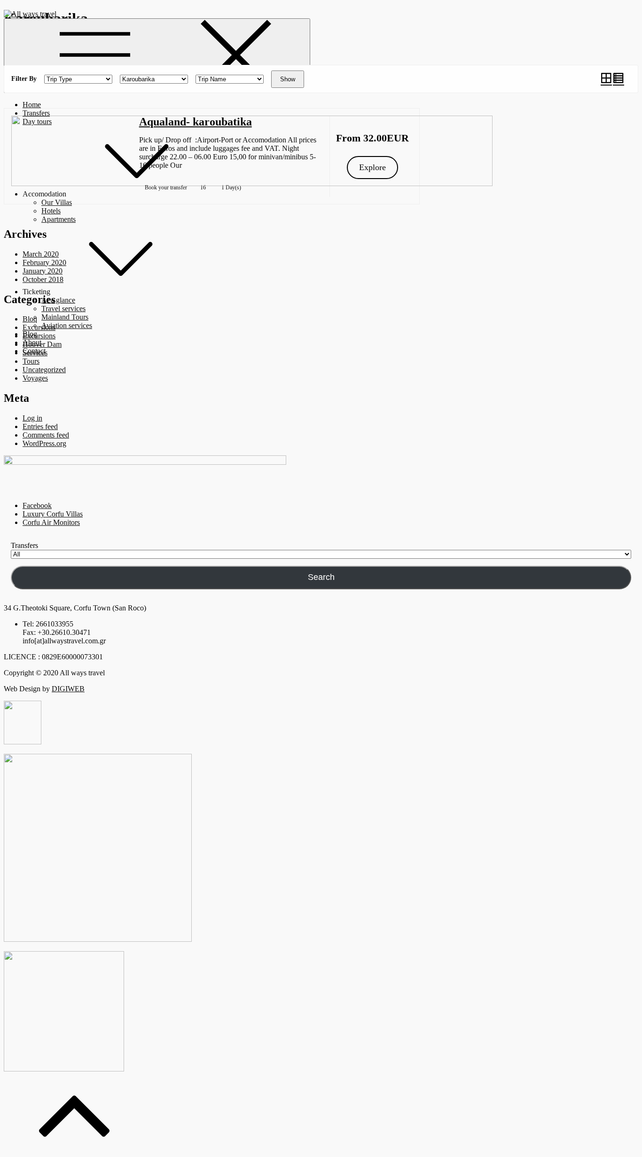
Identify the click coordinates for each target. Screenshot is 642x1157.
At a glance (58, 300)
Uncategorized (44, 370)
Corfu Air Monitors (51, 522)
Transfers (36, 113)
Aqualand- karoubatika (195, 122)
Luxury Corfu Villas (53, 514)
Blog (30, 334)
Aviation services (66, 325)
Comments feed (46, 435)
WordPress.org (44, 443)
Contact (34, 351)
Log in (32, 418)
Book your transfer (166, 187)
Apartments (58, 219)
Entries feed (40, 426)
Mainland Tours (64, 317)
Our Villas (56, 202)
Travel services (63, 309)
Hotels (51, 211)
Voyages (35, 378)
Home (32, 105)
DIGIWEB (68, 689)
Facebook (37, 505)
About (32, 342)
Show (287, 79)
